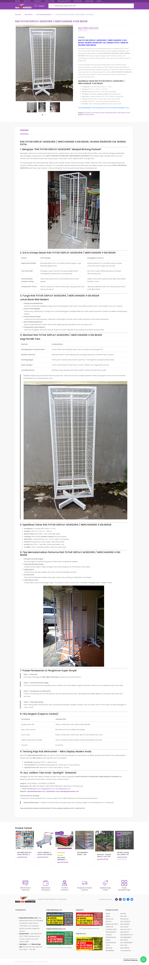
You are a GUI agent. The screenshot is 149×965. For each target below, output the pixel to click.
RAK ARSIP (109, 948)
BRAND (108, 916)
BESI (88, 113)
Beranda (18, 15)
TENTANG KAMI (78, 1)
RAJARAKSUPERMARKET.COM (119, 108)
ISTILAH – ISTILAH (49, 1)
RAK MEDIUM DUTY (126, 935)
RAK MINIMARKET (125, 937)
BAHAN (108, 914)
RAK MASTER (124, 932)
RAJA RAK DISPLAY (88, 115)
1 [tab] (42, 114)
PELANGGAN (37, 1)
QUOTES (99, 1)
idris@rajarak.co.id (47, 789)
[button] (71, 26)
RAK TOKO (124, 945)
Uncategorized (125, 950)
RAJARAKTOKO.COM (102, 108)
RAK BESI (123, 914)
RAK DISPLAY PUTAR (124, 113)
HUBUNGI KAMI (89, 1)
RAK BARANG (110, 950)
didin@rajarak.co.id (33, 789)
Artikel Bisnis (27, 1)
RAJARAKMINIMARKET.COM (86, 108)
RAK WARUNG (124, 948)
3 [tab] (45, 114)
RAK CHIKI (123, 916)
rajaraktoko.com (52, 791)
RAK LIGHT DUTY (125, 929)
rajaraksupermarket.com (69, 791)
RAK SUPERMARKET (126, 943)
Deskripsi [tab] (24, 130)
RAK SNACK (124, 940)
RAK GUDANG (124, 924)
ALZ (85, 113)
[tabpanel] (32, 107)
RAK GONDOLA (125, 922)
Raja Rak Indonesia (30, 962)
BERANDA (17, 1)
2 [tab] (44, 114)
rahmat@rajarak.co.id (62, 789)
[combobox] (91, 5)
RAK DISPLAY (29, 15)
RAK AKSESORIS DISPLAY (44, 15)
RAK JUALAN (124, 927)
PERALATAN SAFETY (112, 924)
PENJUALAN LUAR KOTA (64, 1)
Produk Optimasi (96, 113)
